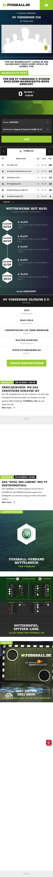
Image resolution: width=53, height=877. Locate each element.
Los (26, 139)
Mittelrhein (31, 13)
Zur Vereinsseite (26, 21)
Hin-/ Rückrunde (49, 151)
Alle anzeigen (26, 291)
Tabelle (28, 151)
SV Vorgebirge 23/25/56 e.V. (26, 299)
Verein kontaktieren (27, 363)
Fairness (3, 151)
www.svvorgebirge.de (26, 350)
